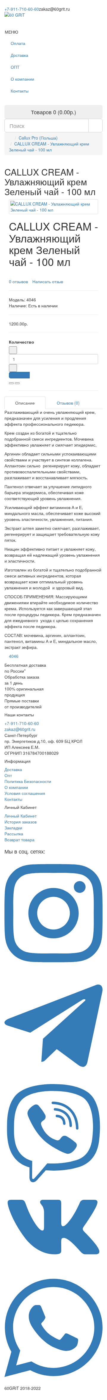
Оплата (18, 43)
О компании (22, 79)
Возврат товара (19, 839)
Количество (21, 342)
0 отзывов (18, 281)
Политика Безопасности (27, 781)
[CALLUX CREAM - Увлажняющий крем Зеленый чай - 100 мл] (53, 206)
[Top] (1, 1397)
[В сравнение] (17, 383)
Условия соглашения (24, 793)
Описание (25, 403)
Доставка (19, 55)
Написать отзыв (47, 281)
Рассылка (13, 834)
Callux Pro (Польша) (38, 138)
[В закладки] (11, 383)
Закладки (13, 828)
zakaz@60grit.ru (19, 729)
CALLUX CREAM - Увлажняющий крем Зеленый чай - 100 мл (49, 147)
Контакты (20, 91)
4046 (13, 656)
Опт (8, 775)
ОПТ (15, 67)
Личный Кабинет (20, 816)
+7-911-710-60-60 (21, 9)
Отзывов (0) (68, 403)
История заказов (20, 822)
